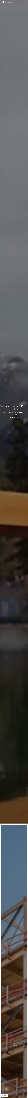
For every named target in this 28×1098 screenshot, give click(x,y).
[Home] (7, 1)
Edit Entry (4, 1095)
